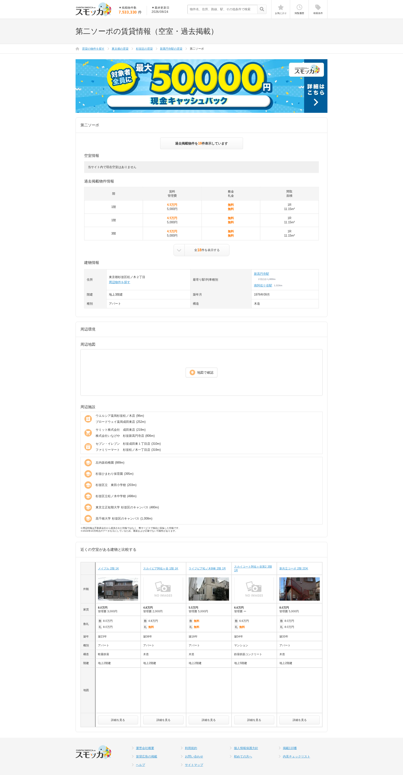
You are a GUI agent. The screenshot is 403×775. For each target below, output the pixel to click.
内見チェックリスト (296, 756)
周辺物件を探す (119, 282)
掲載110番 (290, 748)
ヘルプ (140, 765)
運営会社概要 (145, 748)
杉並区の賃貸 (144, 48)
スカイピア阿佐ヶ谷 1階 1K (160, 568)
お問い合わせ (194, 756)
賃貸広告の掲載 (146, 756)
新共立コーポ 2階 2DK (293, 568)
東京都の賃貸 (120, 48)
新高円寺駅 (261, 274)
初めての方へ (243, 756)
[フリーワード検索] (261, 9)
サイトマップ (194, 765)
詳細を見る (118, 720)
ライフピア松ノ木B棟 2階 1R (207, 568)
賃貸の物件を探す (93, 48)
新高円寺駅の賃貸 (171, 48)
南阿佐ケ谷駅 (263, 285)
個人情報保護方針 (246, 748)
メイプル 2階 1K (108, 568)
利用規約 (191, 748)
